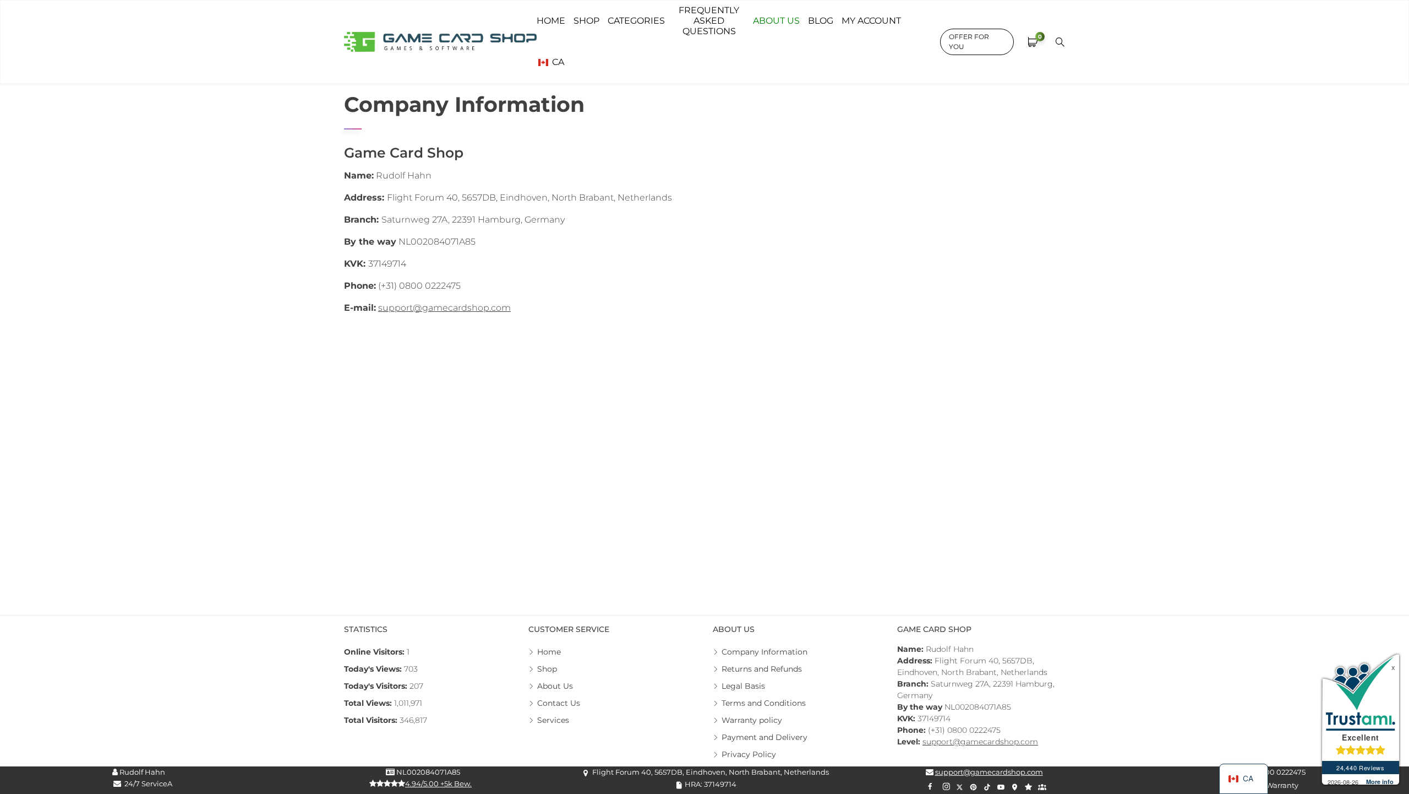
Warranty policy (752, 720)
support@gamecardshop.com (444, 308)
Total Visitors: (372, 720)
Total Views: (369, 703)
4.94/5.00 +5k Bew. (438, 783)
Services (553, 720)
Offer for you (969, 42)
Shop (547, 669)
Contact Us (558, 703)
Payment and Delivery (764, 737)
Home (549, 652)
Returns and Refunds (762, 669)
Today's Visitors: (376, 686)
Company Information (764, 652)
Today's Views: (374, 669)
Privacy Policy (749, 754)
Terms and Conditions (764, 703)
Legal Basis (743, 686)
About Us (555, 686)
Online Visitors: (375, 652)
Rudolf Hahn (141, 772)
